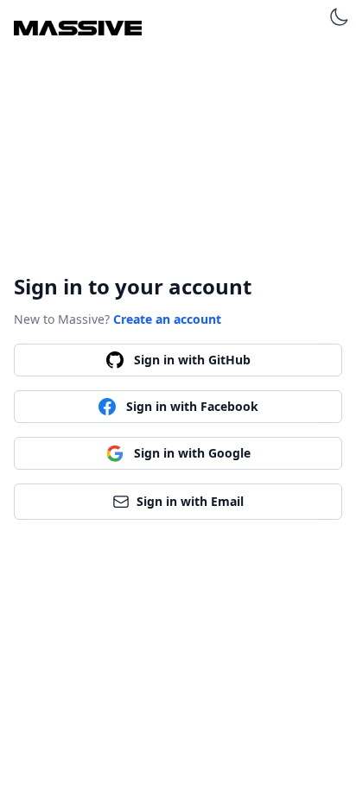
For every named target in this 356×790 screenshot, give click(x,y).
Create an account (167, 319)
